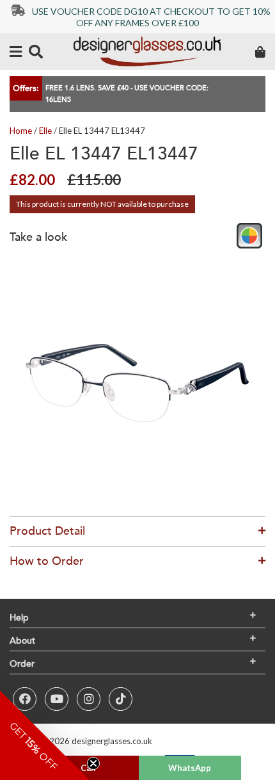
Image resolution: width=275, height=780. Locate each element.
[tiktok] (120, 699)
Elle (45, 131)
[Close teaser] (93, 763)
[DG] (147, 52)
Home (21, 131)
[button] (45, 735)
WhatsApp (189, 768)
